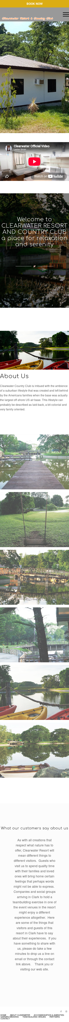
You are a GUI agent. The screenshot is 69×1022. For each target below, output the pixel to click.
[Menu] (64, 14)
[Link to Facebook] (61, 1011)
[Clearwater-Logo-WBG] (27, 14)
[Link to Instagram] (66, 1011)
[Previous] (3, 73)
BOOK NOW (35, 4)
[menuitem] (64, 14)
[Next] (66, 73)
